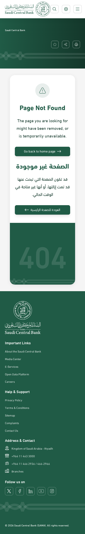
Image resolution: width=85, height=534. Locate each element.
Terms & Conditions (17, 407)
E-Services (11, 366)
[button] (65, 44)
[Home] (27, 9)
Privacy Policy (13, 400)
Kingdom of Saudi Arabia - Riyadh (32, 448)
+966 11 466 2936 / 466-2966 (31, 463)
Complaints (12, 422)
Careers (10, 381)
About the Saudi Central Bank (23, 351)
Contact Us (11, 430)
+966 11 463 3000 (23, 456)
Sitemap (10, 415)
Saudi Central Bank (15, 30)
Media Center (13, 358)
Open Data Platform (17, 374)
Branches (18, 471)
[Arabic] (66, 9)
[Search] (54, 9)
